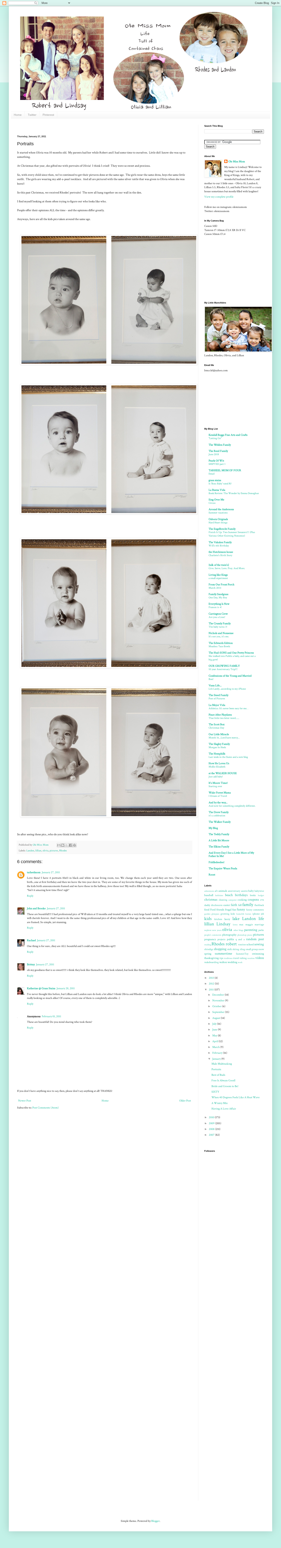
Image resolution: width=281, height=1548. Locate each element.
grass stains (215, 480)
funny (241, 909)
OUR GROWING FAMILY (224, 666)
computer (232, 899)
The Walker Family (220, 822)
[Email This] (59, 845)
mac (241, 924)
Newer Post (24, 1101)
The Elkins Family (219, 846)
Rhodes (63, 850)
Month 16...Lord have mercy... (224, 737)
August (216, 1018)
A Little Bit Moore (219, 840)
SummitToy (242, 953)
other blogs (238, 930)
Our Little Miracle (219, 734)
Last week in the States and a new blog (228, 757)
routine (242, 944)
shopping (220, 949)
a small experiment (218, 578)
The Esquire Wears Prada (223, 868)
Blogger (155, 1521)
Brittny (31, 964)
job (262, 913)
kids (208, 919)
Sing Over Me (216, 500)
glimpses (215, 913)
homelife (240, 913)
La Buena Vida (217, 490)
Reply (30, 896)
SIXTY (215, 1092)
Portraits (216, 1069)
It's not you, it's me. (219, 636)
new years (216, 930)
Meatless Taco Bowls (219, 646)
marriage (259, 924)
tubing (243, 958)
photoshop (241, 934)
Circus (212, 503)
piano (249, 934)
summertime (223, 953)
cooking (242, 900)
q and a (240, 939)
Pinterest (48, 114)
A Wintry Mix (219, 1103)
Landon (30, 850)
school (250, 944)
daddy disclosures (213, 905)
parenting (250, 930)
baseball (208, 895)
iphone (256, 913)
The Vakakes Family (220, 542)
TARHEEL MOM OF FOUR (225, 470)
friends (220, 910)
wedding (232, 962)
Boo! (211, 679)
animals (222, 891)
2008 (212, 1129)
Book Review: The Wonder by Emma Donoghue (234, 493)
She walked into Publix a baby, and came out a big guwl (232, 657)
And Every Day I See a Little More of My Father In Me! (231, 854)
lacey (227, 919)
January (216, 1059)
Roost (212, 875)
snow (261, 949)
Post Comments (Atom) (45, 1108)
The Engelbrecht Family (222, 529)
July (214, 1024)
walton (223, 962)
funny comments (255, 909)
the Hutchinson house (221, 552)
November (218, 1000)
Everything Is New (219, 604)
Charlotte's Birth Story (220, 555)
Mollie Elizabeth (217, 767)
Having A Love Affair (223, 1109)
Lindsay (223, 924)
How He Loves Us (219, 763)
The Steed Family (218, 695)
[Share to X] (67, 845)
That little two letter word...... (224, 718)
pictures (54, 850)
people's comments (212, 934)
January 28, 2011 (66, 988)
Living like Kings (218, 575)
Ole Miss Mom (236, 161)
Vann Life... (215, 685)
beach (229, 895)
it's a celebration (217, 815)
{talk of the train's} (219, 565)
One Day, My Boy (218, 597)
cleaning (223, 899)
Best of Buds (218, 1075)
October (217, 1006)
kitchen (218, 919)
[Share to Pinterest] (74, 845)
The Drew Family (219, 812)
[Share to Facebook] (71, 845)
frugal (228, 910)
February (217, 1053)
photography (229, 935)
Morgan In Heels (217, 747)
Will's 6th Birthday (219, 545)
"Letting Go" (215, 438)
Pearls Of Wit (216, 461)
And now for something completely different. (232, 806)
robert (231, 944)
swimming (258, 954)
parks (261, 930)
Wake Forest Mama (220, 793)
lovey (235, 924)
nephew (207, 930)
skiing (235, 949)
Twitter (32, 114)
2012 (212, 984)
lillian (38, 850)
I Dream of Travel (218, 796)
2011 (211, 989)
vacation (251, 958)
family (247, 905)
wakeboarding (211, 962)
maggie (249, 924)
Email (212, 474)
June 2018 (214, 454)
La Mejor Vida (217, 705)
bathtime (219, 895)
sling (242, 949)
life (261, 919)
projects (221, 939)
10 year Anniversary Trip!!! (223, 669)
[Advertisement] (92, 126)
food (206, 910)
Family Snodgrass (218, 594)
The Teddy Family (219, 834)
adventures (209, 891)
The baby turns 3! (218, 627)
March (216, 1047)
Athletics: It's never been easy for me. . (228, 708)
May (215, 1035)
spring (207, 954)
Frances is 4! (215, 607)
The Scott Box (216, 724)
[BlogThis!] (63, 845)
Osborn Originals (218, 519)
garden (207, 913)
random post (255, 939)
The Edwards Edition (221, 643)
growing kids (228, 913)
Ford (213, 910)
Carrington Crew (218, 614)
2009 (212, 1123)
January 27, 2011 (51, 872)
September (218, 1012)
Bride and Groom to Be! (224, 1086)
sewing (259, 944)
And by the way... (218, 802)
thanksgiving (211, 958)
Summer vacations (218, 512)
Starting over (215, 786)
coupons (253, 899)
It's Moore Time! (218, 783)
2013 (212, 978)
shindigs (208, 949)
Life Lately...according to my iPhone (227, 689)
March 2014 (215, 588)
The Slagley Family (219, 744)
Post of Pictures (217, 698)
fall (240, 905)
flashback (259, 905)
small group (252, 949)
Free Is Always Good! (223, 1080)
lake (235, 919)
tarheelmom (34, 872)
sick (229, 949)
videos (259, 958)
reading (207, 944)
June (215, 1029)
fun (234, 910)
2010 (212, 1117)
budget (261, 895)
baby (251, 891)
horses (248, 913)
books (253, 895)
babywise (259, 891)
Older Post (185, 1101)
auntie (244, 891)
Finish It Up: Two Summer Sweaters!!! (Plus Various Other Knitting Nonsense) (232, 534)
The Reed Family (218, 451)
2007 (212, 1135)
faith (234, 905)
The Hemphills (217, 754)
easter (226, 905)
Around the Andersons (221, 509)
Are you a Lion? (217, 617)
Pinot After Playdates (220, 715)
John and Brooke (36, 908)
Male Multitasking (221, 1064)
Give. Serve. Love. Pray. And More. (227, 568)
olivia (45, 850)
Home (18, 114)
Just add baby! (216, 776)
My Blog (213, 828)
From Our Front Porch (221, 584)
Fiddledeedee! (216, 862)
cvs (262, 900)
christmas (210, 899)
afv (216, 891)
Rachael (31, 940)
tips (221, 958)
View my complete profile (218, 197)
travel (236, 958)
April (215, 1041)
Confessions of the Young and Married (230, 676)
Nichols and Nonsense (221, 633)
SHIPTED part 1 (217, 464)
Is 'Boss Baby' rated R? (220, 483)
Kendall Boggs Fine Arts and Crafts (228, 435)
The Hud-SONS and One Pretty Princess (231, 653)
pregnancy (210, 939)
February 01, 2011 (51, 1016)
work (240, 962)
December (218, 995)
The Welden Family (220, 445)
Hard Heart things (218, 522)
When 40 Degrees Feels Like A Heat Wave (235, 1097)
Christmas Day (216, 728)
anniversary (234, 891)
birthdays (241, 895)
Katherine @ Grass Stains (41, 988)
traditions (228, 958)
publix (230, 939)
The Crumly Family (220, 623)
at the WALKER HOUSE (223, 773)
